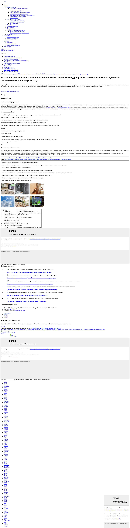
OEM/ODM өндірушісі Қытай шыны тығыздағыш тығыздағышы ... (29, 272)
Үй (4, 4)
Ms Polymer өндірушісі (50, 329)
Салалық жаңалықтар (12, 38)
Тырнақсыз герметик (12, 34)
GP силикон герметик (15, 11)
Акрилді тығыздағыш (12, 26)
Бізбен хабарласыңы (9, 46)
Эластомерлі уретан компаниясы (35, 329)
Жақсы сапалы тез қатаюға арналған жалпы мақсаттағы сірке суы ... (30, 284)
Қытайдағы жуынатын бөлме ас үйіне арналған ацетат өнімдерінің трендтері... (33, 289)
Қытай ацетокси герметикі (63, 107)
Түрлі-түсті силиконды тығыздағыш (19, 14)
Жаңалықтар (7, 35)
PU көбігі (9, 24)
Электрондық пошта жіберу (8, 332)
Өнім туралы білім (11, 39)
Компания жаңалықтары (13, 37)
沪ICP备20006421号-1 (37, 328)
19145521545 (11, 309)
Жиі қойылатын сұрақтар (13, 45)
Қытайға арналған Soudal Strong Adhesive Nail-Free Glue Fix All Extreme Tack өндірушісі (29, 157)
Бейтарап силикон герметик (17, 9)
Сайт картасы (57, 328)
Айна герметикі (14, 18)
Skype (2, 333)
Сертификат (10, 42)
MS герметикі (10, 27)
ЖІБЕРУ (3, 326)
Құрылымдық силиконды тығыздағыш (20, 12)
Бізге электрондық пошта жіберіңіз (10, 91)
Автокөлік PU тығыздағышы (17, 20)
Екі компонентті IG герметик (17, 31)
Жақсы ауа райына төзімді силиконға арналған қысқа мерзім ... (28, 295)
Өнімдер (6, 5)
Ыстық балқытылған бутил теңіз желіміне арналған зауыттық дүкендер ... (31, 278)
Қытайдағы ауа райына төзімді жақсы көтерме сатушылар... (27, 301)
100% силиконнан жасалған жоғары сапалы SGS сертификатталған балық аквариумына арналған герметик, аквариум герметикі (38, 159)
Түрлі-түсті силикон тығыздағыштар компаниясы (13, 329)
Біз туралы (6, 41)
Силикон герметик (11, 7)
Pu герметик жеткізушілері (76, 329)
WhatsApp (14, 336)
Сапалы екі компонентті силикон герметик (94, 329)
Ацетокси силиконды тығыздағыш (19, 8)
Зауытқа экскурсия (11, 43)
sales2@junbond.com (19, 310)
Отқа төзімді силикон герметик (18, 16)
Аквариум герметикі (51, 107)
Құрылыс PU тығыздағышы (17, 22)
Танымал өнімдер (48, 328)
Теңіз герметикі (14, 23)
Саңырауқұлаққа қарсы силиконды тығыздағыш (22, 15)
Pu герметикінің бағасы (62, 329)
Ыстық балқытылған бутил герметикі (19, 33)
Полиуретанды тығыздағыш (14, 19)
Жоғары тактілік (11, 28)
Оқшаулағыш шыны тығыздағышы (16, 30)
